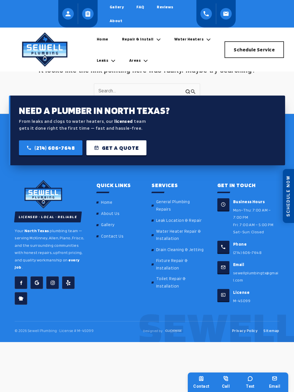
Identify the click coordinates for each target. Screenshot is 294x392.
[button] (157, 39)
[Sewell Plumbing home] (50, 194)
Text (250, 386)
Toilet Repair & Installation (171, 282)
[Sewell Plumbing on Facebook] (21, 282)
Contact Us (112, 236)
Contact (201, 386)
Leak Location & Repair (179, 220)
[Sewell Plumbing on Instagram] (52, 282)
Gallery (107, 224)
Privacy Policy (245, 330)
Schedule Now (288, 196)
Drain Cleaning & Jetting (180, 249)
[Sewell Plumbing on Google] (36, 282)
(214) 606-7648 (54, 147)
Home (106, 202)
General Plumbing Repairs (173, 205)
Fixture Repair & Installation (172, 264)
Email (274, 386)
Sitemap (271, 330)
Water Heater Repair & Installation (178, 235)
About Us (110, 213)
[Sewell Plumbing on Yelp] (68, 282)
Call (226, 386)
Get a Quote (120, 147)
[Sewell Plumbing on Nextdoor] (21, 298)
